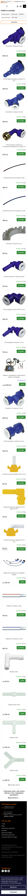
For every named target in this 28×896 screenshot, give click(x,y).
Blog (3, 826)
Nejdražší (21, 14)
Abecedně (14, 17)
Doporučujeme (6, 14)
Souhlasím (13, 892)
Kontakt (4, 830)
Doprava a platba (7, 832)
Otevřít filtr (14, 22)
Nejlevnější (14, 14)
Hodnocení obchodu (8, 828)
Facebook (3, 871)
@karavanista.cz (13, 797)
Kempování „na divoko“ (10, 852)
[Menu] (24, 6)
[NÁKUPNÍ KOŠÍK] (20, 6)
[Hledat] (7, 6)
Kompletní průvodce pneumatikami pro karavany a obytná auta (12, 847)
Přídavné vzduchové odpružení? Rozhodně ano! (13, 856)
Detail (22, 384)
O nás (3, 824)
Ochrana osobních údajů (9, 837)
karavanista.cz (6, 871)
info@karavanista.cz (9, 807)
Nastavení (13, 887)
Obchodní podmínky (8, 835)
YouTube (8, 871)
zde (20, 883)
